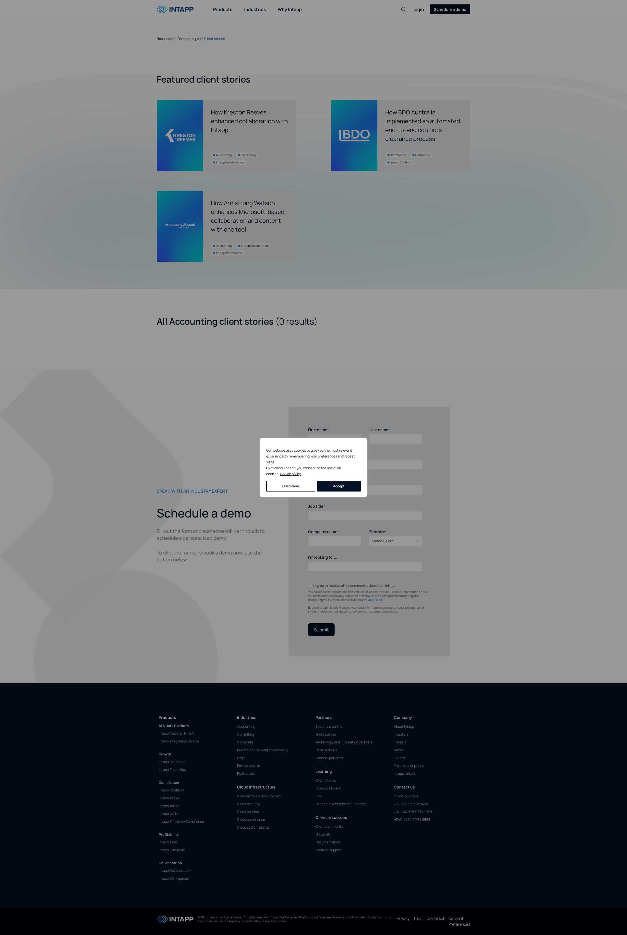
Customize (290, 486)
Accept (339, 486)
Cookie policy (290, 473)
